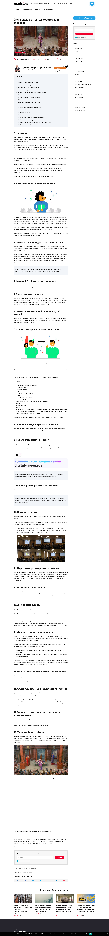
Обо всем (77, 74)
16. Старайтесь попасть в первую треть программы (31, 120)
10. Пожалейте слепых (24, 105)
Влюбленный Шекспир (52, 839)
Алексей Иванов (45, 258)
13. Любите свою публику (24, 112)
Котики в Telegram (85, 18)
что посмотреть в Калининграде (26, 149)
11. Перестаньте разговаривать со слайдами (29, 107)
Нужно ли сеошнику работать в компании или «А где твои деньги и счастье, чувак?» (65, 907)
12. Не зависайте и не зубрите (26, 110)
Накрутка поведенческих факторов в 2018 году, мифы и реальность (23, 907)
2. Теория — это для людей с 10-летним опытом (30, 85)
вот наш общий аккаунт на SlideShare (24, 831)
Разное (76, 91)
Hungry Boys (33, 625)
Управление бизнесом (48, 9)
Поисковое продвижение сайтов (83, 84)
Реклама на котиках (63, 3)
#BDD (15, 147)
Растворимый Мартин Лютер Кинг (29, 780)
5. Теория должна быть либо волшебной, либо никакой (32, 92)
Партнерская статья (80, 78)
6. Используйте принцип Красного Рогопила (29, 95)
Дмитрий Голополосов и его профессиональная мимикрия (43, 906)
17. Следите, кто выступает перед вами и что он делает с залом (34, 122)
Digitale (36, 703)
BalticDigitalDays (20, 52)
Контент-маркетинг (79, 71)
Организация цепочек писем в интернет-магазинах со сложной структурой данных (86, 907)
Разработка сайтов (79, 94)
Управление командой (80, 110)
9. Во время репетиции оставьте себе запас (29, 102)
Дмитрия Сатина (28, 703)
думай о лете (17, 868)
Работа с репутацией (80, 87)
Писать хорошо (78, 81)
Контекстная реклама (80, 68)
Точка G (76, 104)
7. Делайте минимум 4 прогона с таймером (29, 97)
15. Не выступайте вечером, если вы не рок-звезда (31, 117)
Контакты (72, 3)
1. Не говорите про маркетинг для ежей (28, 82)
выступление (42, 474)
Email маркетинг (79, 58)
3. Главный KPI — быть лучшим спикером (28, 87)
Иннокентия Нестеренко (31, 137)
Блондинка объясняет (80, 64)
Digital (36, 9)
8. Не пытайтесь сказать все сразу (26, 100)
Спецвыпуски (27, 9)
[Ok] (107, 934)
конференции (33, 868)
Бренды (16, 9)
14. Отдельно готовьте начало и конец (28, 115)
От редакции (21, 80)
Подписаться (59, 857)
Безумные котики (79, 61)
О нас (54, 3)
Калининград (25, 868)
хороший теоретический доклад (35, 318)
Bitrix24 (76, 51)
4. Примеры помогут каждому (25, 90)
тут (43, 703)
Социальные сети (79, 100)
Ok (90, 933)
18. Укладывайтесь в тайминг (25, 125)
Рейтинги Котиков (79, 97)
